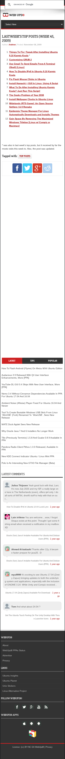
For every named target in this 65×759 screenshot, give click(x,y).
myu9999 (16, 574)
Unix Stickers (9, 686)
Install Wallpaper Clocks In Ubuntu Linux (31, 99)
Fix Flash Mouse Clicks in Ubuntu (27, 79)
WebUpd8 (39, 747)
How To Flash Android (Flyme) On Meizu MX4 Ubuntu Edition (32, 368)
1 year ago (55, 507)
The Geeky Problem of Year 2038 (26, 95)
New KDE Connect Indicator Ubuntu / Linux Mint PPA (28, 456)
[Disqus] (32, 221)
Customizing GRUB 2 (20, 59)
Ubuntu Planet (10, 680)
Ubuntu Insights (10, 675)
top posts (24, 156)
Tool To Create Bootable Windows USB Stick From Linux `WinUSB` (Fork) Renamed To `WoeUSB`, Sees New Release (30, 415)
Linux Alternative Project (15, 691)
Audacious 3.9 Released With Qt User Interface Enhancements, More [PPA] (25, 376)
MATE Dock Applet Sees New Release (21, 424)
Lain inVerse (18, 517)
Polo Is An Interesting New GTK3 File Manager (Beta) (28, 463)
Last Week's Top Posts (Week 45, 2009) (28, 38)
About (5, 645)
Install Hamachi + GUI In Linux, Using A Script (33, 83)
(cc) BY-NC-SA (27, 747)
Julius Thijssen (19, 485)
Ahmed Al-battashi (21, 549)
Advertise (7, 655)
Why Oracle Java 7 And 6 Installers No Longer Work (27, 431)
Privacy (6, 660)
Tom (13, 606)
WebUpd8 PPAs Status (14, 650)
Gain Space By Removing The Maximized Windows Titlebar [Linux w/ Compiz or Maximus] (31, 122)
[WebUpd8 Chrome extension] (32, 736)
